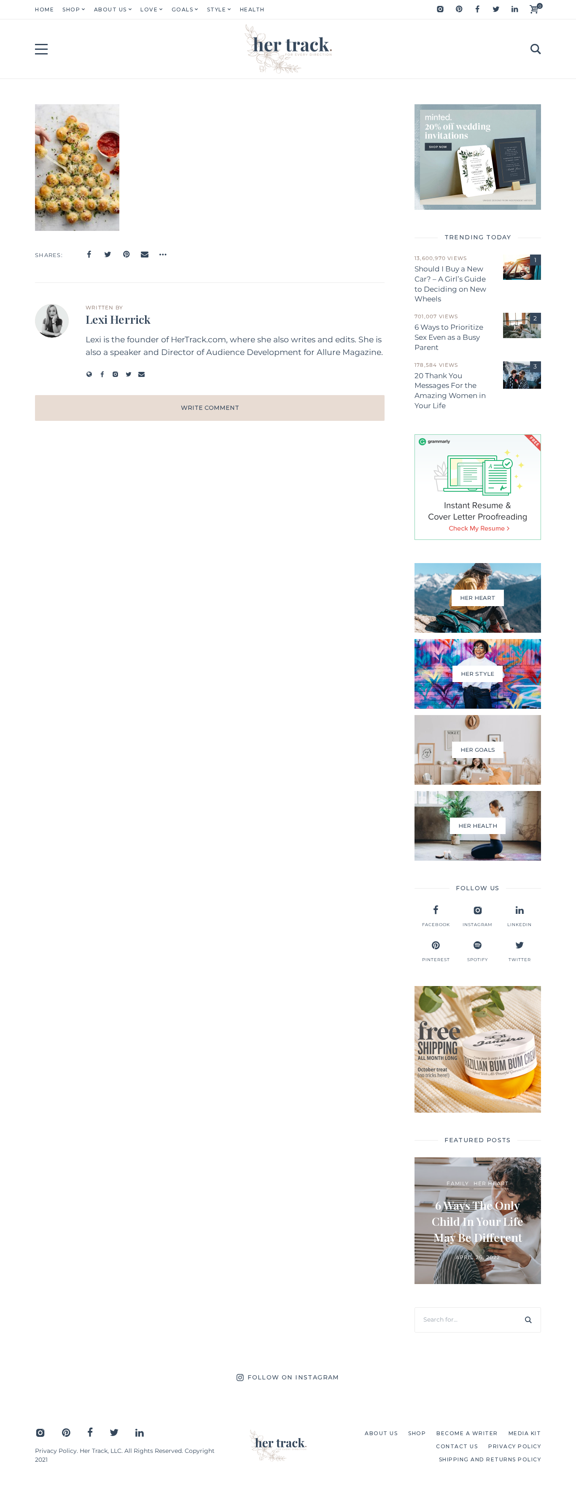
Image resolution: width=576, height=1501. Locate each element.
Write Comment (210, 408)
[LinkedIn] (514, 9)
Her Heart (491, 1183)
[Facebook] (477, 9)
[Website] (89, 374)
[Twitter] (496, 9)
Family (458, 1183)
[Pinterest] (459, 9)
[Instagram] (440, 9)
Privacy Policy (56, 1451)
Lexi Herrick (118, 319)
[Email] (144, 254)
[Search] (528, 1320)
